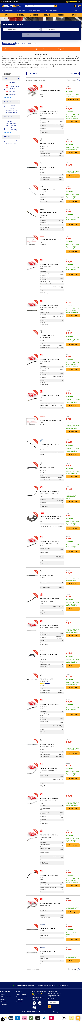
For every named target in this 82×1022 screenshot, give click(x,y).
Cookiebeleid (19, 1001)
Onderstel (20, 15)
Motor (6, 15)
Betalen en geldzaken (5, 996)
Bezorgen (2, 999)
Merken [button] (6, 78)
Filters (32, 73)
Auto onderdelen (7, 10)
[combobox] (24, 29)
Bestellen (2, 994)
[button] (7, 98)
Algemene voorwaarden (22, 996)
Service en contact (21, 994)
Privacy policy (19, 999)
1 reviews (48, 683)
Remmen (61, 15)
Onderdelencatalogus (9, 43)
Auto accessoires (51, 10)
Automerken (21, 10)
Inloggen (77, 10)
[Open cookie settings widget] (3, 1019)
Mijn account (3, 1004)
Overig (74, 15)
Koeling (47, 15)
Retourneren (3, 1001)
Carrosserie (33, 15)
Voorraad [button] (7, 136)
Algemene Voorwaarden (45, 1012)
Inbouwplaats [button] (8, 117)
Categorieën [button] (7, 101)
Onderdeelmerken (35, 10)
